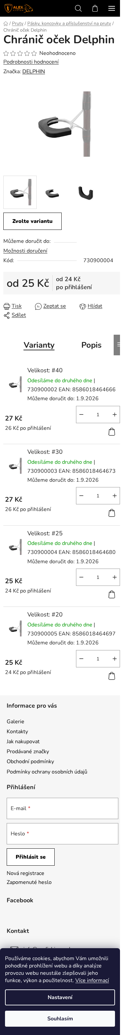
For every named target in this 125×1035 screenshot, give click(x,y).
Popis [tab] (91, 345)
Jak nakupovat (23, 741)
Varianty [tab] (39, 345)
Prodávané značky (28, 751)
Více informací (92, 980)
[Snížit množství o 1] (81, 414)
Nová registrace (25, 873)
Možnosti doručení (25, 251)
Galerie (15, 721)
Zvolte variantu (32, 221)
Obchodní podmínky (30, 761)
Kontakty (17, 731)
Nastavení (60, 997)
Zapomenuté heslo (29, 882)
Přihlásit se (31, 857)
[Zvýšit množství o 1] (115, 414)
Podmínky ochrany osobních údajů (47, 772)
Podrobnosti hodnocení (31, 62)
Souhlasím (60, 1018)
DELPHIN (33, 71)
